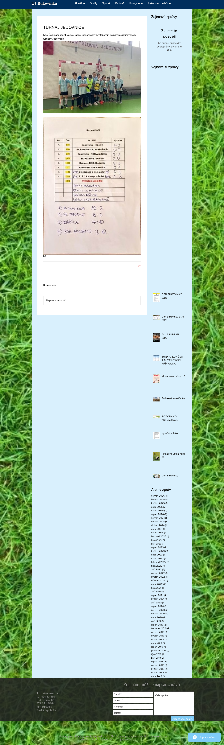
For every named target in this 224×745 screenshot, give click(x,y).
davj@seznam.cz (125, 739)
